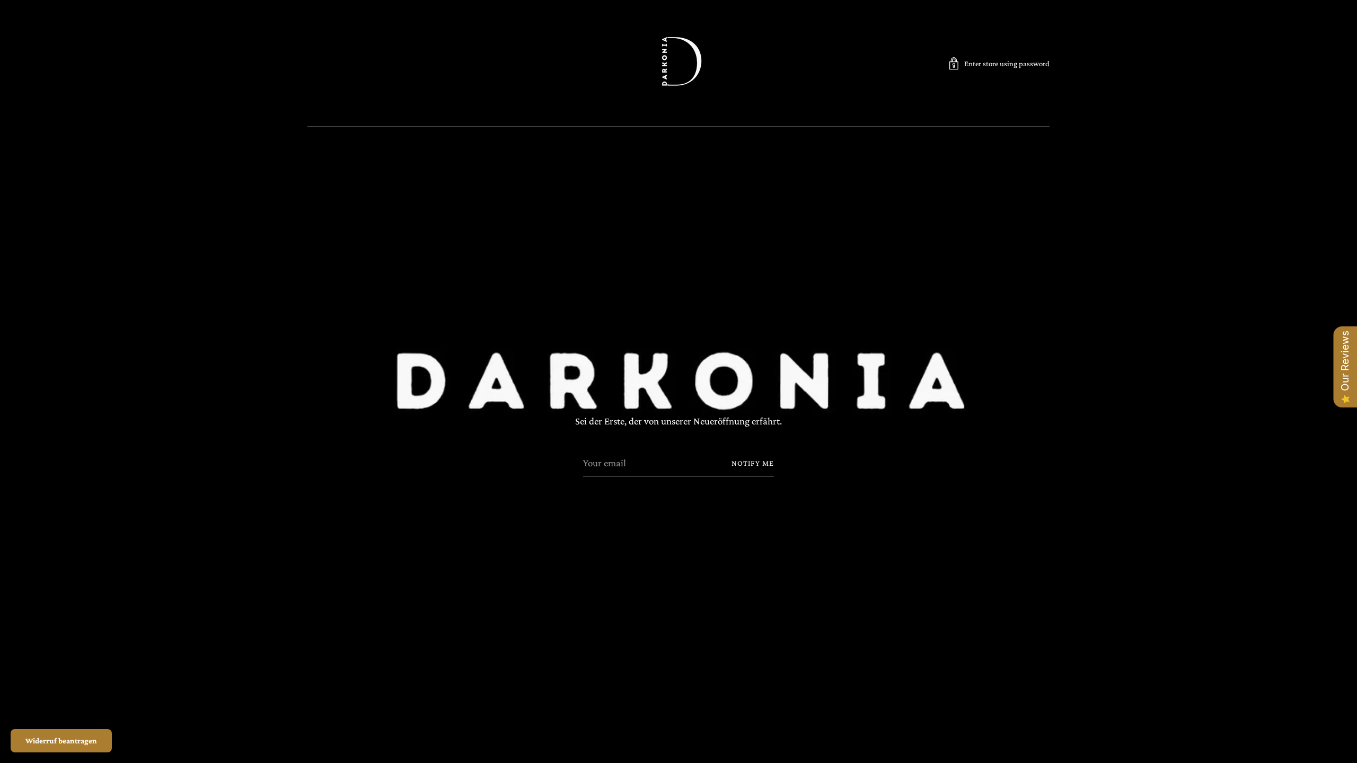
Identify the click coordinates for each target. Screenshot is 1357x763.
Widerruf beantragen (61, 741)
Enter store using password (1007, 63)
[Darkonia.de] (678, 64)
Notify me (753, 463)
